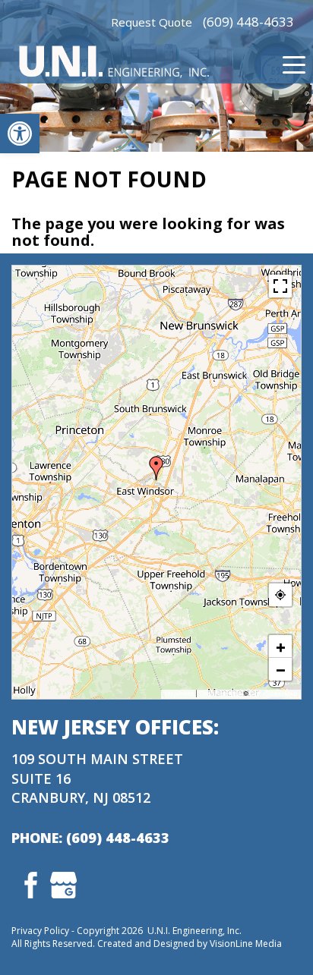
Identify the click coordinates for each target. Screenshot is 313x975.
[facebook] (27, 883)
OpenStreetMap (273, 693)
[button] (20, 133)
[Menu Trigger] (294, 64)
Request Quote (151, 22)
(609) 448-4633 (248, 21)
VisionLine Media (246, 943)
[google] (63, 883)
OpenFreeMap (220, 693)
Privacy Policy (40, 930)
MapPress (179, 693)
